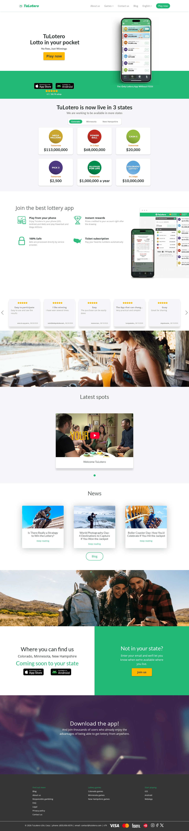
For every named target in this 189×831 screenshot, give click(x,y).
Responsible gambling (43, 799)
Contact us (123, 5)
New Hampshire (110, 121)
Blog (136, 5)
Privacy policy (39, 810)
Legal (35, 806)
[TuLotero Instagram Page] (152, 827)
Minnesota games (96, 795)
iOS (146, 791)
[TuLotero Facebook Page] (157, 827)
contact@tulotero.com (91, 825)
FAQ (34, 803)
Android (148, 795)
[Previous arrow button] (3, 312)
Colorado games (95, 791)
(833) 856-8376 (66, 825)
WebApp (149, 799)
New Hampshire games (99, 799)
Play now (163, 5)
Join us (141, 672)
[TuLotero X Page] (162, 827)
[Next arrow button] (186, 312)
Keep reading (43, 541)
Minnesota (91, 121)
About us (95, 5)
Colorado (75, 121)
